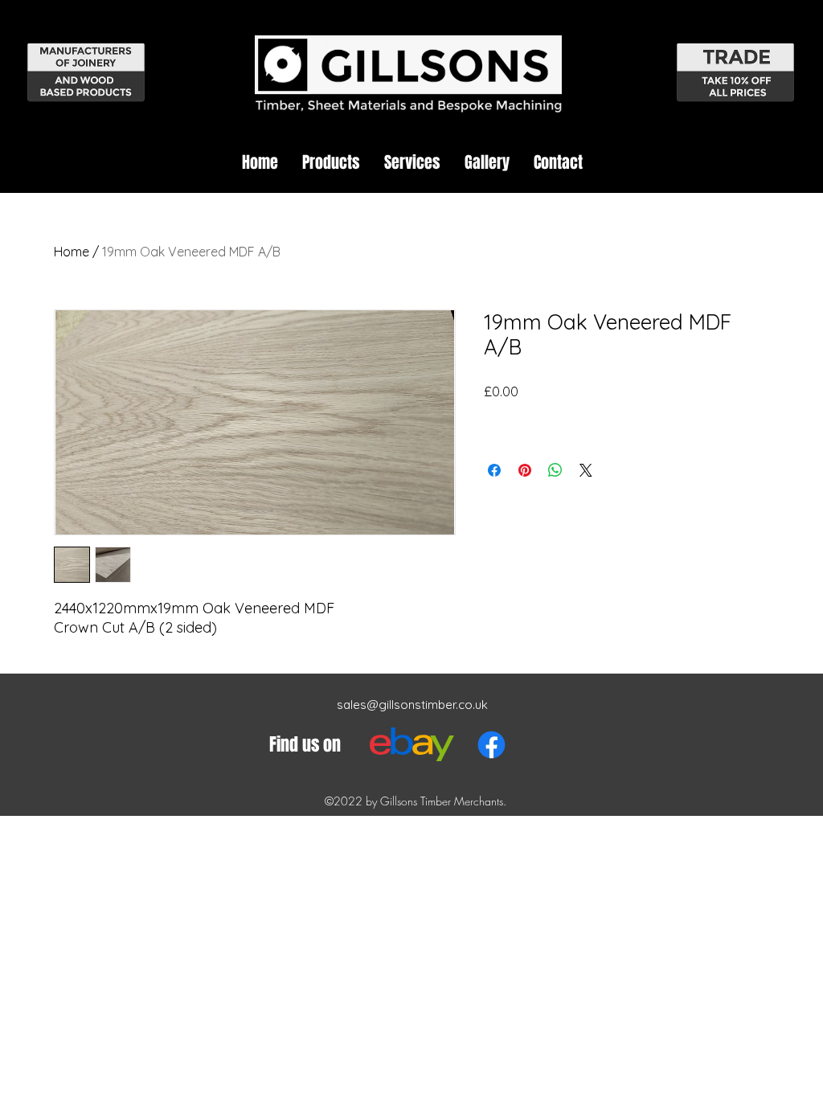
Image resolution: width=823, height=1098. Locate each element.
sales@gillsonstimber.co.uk (412, 704)
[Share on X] (586, 470)
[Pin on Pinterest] (524, 470)
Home (71, 252)
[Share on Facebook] (494, 470)
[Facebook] (491, 745)
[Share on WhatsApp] (555, 470)
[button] (331, 162)
